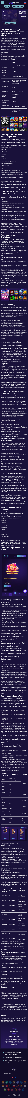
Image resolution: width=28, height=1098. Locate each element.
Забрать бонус (10, 23)
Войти (7, 6)
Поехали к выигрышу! (14, 1041)
